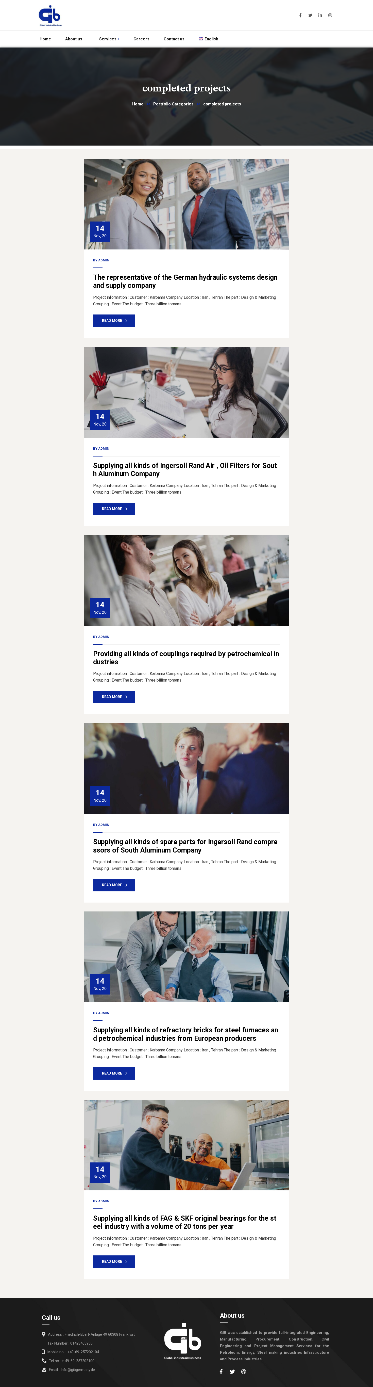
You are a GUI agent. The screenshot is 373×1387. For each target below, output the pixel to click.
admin (103, 260)
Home (138, 104)
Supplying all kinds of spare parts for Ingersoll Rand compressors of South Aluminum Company (185, 846)
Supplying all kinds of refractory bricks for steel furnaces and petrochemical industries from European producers (185, 1034)
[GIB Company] (83, 15)
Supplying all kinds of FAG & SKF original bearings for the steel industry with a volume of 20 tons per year (184, 1222)
